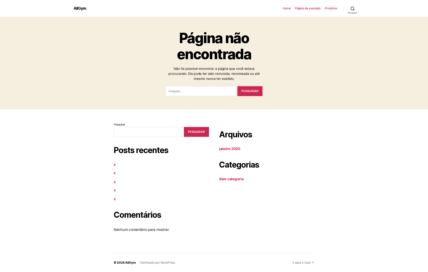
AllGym (80, 8)
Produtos (331, 8)
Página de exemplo (308, 8)
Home (287, 8)
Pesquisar (119, 124)
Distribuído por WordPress (157, 262)
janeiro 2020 (229, 149)
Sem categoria (231, 179)
